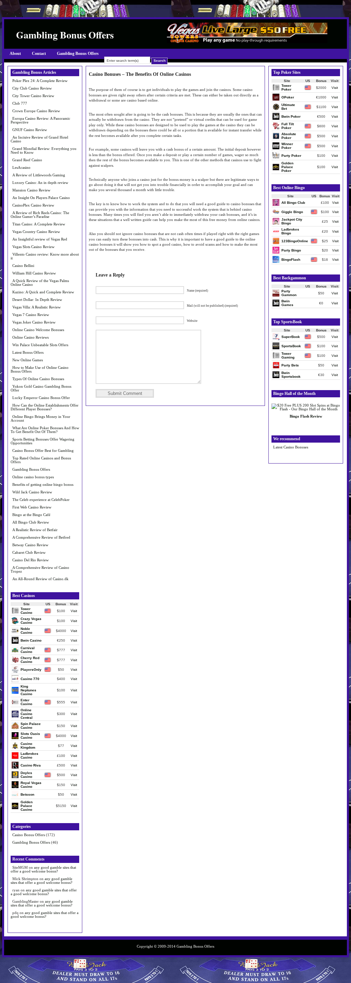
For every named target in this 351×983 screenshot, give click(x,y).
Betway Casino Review (30, 545)
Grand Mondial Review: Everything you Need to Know (43, 150)
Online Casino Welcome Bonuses (38, 330)
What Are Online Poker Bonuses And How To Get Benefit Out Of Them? (45, 430)
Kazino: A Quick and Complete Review (43, 292)
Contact (39, 53)
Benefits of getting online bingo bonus (42, 484)
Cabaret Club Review (29, 552)
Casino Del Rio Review (30, 560)
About (15, 53)
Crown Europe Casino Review (36, 111)
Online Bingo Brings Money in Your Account (40, 418)
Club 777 (19, 103)
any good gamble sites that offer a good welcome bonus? (43, 869)
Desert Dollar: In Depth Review (37, 299)
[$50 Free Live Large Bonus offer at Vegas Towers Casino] (247, 41)
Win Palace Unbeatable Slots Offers (40, 345)
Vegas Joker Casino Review (34, 322)
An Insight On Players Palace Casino (41, 198)
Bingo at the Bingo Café (31, 515)
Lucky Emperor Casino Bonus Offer (41, 398)
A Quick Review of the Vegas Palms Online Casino (40, 282)
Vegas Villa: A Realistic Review (36, 307)
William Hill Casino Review (34, 273)
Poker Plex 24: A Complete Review (40, 81)
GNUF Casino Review (29, 130)
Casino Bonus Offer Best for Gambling (43, 450)
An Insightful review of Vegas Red (39, 239)
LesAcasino (21, 167)
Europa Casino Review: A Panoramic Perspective (40, 120)
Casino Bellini (23, 266)
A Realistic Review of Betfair (35, 530)
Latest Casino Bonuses (290, 447)
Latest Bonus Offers (28, 352)
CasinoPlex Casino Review (33, 205)
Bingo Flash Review (306, 416)
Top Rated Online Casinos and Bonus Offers (41, 460)
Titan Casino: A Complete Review (38, 224)
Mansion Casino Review (31, 190)
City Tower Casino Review (33, 96)
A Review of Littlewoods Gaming (38, 175)
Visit (74, 611)
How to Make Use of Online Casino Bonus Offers (40, 369)
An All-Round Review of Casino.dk (40, 579)
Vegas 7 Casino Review (30, 315)
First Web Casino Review (31, 507)
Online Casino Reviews (30, 337)
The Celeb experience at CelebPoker (41, 500)
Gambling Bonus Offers (78, 53)
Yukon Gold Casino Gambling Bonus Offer (41, 388)
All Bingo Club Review (30, 522)
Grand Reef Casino (27, 160)
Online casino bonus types (33, 477)
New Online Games (27, 360)
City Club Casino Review (32, 88)
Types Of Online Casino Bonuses (38, 379)
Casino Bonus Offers (28, 835)
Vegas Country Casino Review (36, 232)
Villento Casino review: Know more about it (45, 256)
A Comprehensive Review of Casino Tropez (40, 569)
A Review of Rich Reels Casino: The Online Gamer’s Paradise (40, 215)
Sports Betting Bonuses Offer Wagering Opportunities (42, 441)
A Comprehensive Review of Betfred (41, 537)
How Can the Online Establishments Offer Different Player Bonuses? (44, 407)
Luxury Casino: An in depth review (40, 182)
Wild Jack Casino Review (32, 492)
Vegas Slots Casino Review (33, 247)
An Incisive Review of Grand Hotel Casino (39, 139)
